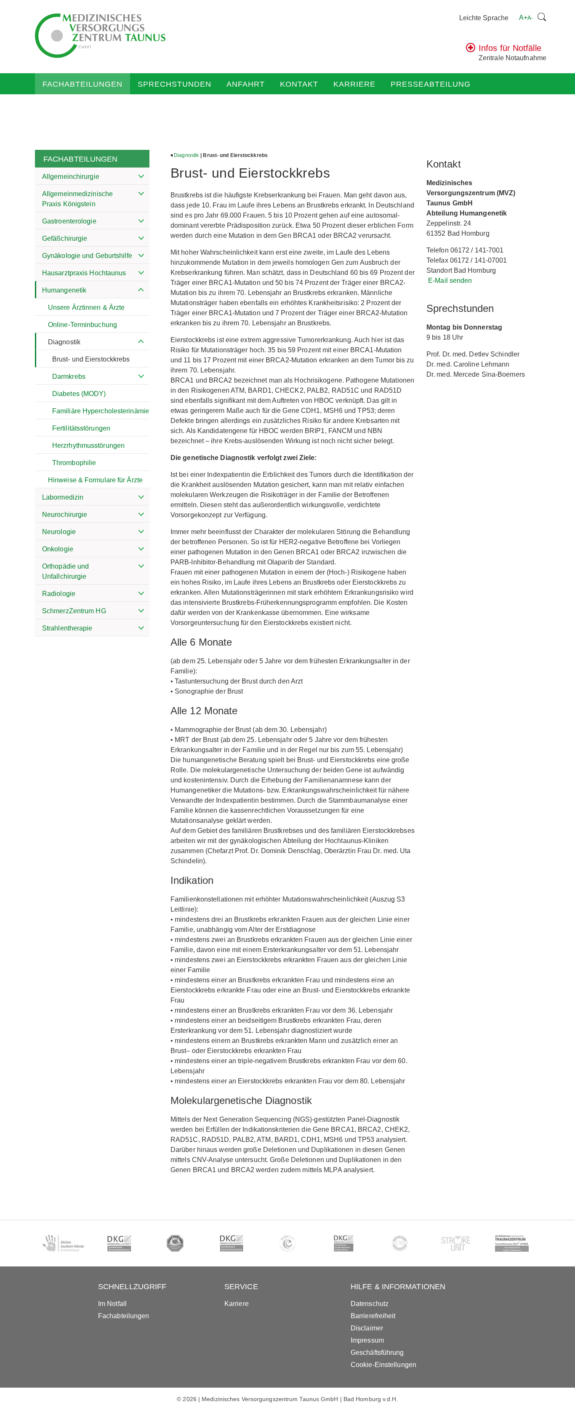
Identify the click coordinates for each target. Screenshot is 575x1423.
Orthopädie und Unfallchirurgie (65, 571)
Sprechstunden (174, 84)
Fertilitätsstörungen (81, 428)
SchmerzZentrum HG (74, 610)
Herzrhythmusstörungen (88, 445)
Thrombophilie (74, 462)
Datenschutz (370, 1303)
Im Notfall (112, 1303)
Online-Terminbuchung (82, 324)
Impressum (367, 1340)
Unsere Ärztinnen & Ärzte (86, 307)
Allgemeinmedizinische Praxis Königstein (77, 198)
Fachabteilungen (82, 84)
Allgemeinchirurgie (70, 176)
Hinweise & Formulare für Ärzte (95, 480)
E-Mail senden (450, 280)
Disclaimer (367, 1328)
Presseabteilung (431, 84)
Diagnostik (64, 342)
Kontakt (299, 84)
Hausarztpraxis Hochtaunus (84, 273)
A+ (526, 17)
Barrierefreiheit (373, 1315)
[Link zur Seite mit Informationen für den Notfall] (470, 49)
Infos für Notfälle (510, 48)
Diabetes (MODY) (79, 393)
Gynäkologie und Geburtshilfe (87, 255)
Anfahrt (245, 84)
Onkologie (57, 549)
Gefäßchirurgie (64, 238)
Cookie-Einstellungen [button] (383, 1364)
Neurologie (59, 531)
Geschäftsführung (377, 1352)
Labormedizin (62, 497)
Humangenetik (64, 290)
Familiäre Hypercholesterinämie (100, 411)
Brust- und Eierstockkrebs (91, 359)
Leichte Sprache (484, 17)
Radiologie (58, 593)
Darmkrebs (68, 376)
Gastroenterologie (69, 221)
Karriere (354, 84)
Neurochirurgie (64, 514)
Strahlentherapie (67, 628)
